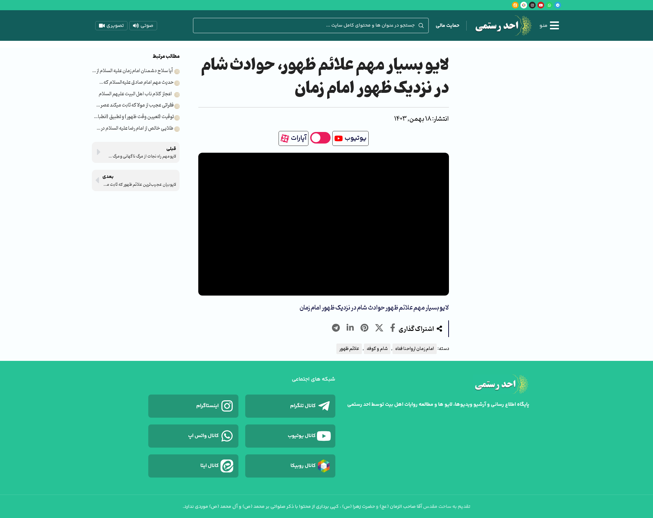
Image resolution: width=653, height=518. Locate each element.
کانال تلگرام (303, 406)
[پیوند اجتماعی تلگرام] (336, 328)
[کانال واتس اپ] (226, 436)
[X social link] (379, 328)
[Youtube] (540, 5)
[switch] (320, 138)
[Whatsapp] (549, 5)
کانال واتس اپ (203, 436)
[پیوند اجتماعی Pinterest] (364, 328)
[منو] (554, 25)
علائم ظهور (349, 348)
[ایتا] (515, 5)
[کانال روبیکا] (323, 465)
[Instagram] (532, 5)
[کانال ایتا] (226, 465)
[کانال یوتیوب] (323, 436)
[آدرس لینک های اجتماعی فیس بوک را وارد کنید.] (393, 328)
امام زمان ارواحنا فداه (414, 348)
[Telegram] (557, 5)
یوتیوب (356, 138)
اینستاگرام (207, 406)
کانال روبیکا (303, 466)
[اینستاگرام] (226, 406)
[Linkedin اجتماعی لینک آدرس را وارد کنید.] (350, 328)
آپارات (298, 138)
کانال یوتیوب (302, 436)
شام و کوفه (377, 348)
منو (543, 25)
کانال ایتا (209, 466)
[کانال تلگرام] (323, 406)
